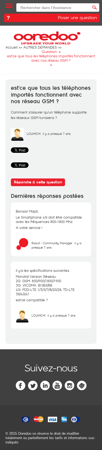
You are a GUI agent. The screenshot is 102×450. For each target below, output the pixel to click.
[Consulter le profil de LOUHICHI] (17, 139)
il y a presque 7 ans (61, 315)
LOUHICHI (34, 134)
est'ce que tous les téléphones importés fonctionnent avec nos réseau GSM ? (51, 95)
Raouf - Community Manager (52, 243)
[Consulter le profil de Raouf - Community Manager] (22, 249)
